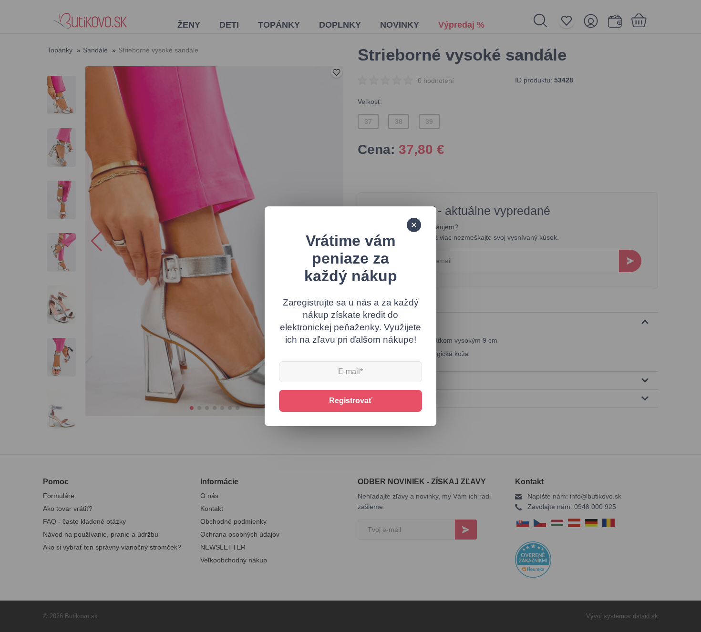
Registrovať (350, 401)
